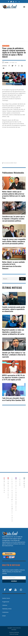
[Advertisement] (14, 25)
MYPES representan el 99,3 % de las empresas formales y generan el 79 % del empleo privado (13, 377)
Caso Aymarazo (7, 163)
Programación (5, 601)
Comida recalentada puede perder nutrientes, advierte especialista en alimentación (13, 309)
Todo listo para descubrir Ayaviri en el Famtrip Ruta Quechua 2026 (13, 399)
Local (4, 45)
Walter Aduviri (14, 163)
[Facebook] (8, 1)
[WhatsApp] (16, 1)
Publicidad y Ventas (6, 608)
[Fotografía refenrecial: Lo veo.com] (14, 78)
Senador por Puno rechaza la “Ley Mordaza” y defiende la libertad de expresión (13, 354)
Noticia (7, 45)
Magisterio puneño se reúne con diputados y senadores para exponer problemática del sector (13, 332)
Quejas (4, 615)
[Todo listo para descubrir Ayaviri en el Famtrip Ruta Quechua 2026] (12, 390)
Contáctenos (5, 612)
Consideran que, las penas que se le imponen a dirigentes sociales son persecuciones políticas (13, 218)
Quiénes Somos (6, 598)
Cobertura (4, 605)
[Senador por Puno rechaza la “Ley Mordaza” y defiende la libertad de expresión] (12, 344)
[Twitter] (11, 1)
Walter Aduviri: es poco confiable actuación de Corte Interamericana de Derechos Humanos (13, 265)
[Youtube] (13, 1)
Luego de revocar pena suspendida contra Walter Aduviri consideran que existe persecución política (14, 241)
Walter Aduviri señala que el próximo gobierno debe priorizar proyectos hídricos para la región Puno (13, 194)
